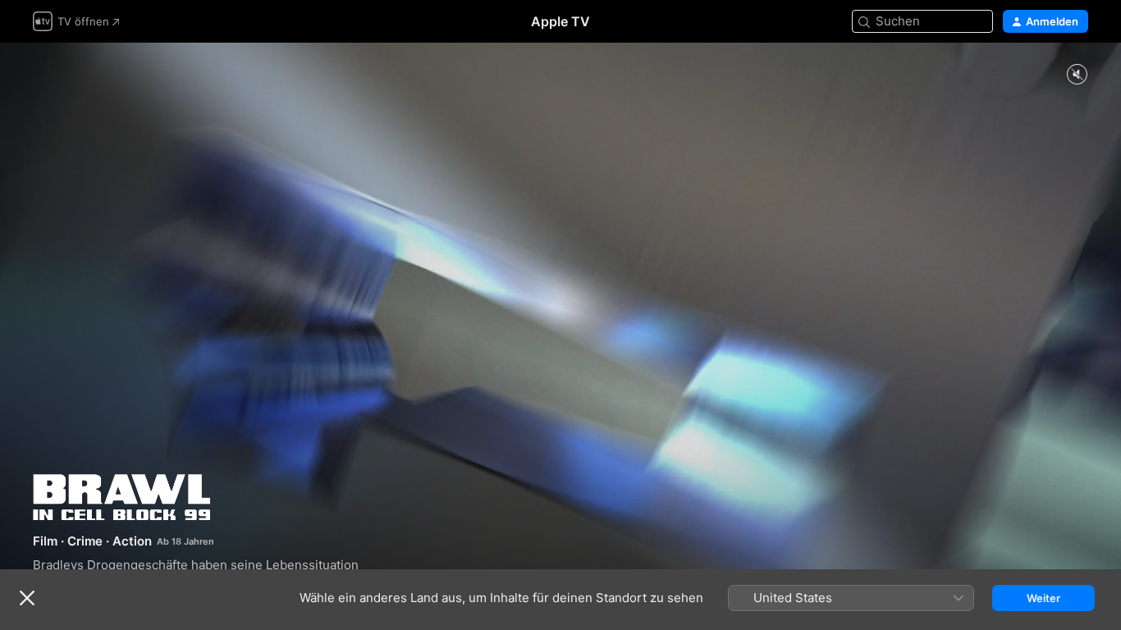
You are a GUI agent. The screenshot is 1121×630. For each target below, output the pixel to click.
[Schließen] (27, 598)
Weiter (1043, 598)
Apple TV (560, 21)
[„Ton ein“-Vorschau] (1076, 75)
